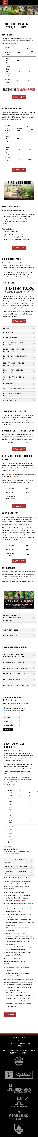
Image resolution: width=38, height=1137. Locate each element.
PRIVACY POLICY (19, 1038)
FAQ (19, 1046)
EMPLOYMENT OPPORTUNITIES (20, 1043)
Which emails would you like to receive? (16, 703)
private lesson (13, 476)
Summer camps (20, 901)
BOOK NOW (19, 97)
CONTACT (20, 1040)
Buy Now (10, 1014)
